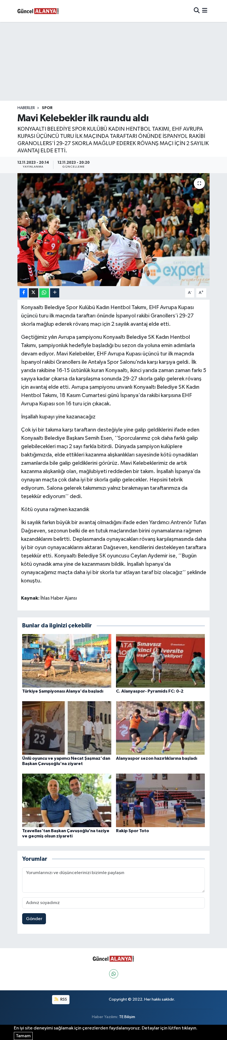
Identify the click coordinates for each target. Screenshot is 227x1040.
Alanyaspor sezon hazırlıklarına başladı (156, 758)
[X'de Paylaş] (33, 292)
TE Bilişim (127, 1017)
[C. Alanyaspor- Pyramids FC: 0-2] (160, 660)
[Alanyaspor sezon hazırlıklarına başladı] (160, 727)
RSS (63, 999)
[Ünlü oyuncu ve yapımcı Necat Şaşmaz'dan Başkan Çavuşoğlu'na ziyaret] (66, 727)
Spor (47, 108)
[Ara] (197, 11)
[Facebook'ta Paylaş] (23, 292)
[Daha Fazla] (54, 292)
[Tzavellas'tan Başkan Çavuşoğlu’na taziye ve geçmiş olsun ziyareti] (66, 800)
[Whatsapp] (113, 973)
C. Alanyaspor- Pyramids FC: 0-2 (150, 691)
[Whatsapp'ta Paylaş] (44, 292)
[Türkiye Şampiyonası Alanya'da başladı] (66, 660)
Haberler (26, 108)
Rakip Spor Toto (132, 831)
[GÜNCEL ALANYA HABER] (38, 11)
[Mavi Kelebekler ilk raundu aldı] (113, 229)
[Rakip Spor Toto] (160, 800)
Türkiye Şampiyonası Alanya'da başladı (62, 691)
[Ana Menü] (204, 11)
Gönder (34, 919)
